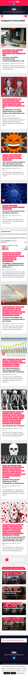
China (5, 572)
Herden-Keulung (6, 102)
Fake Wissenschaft (6, 53)
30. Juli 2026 (8, 580)
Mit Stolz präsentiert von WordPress (9, 663)
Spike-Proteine (18, 158)
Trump (5, 587)
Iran (8, 572)
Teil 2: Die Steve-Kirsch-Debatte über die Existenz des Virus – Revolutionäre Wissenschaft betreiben (13, 164)
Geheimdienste (5, 310)
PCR (10, 156)
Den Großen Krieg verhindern (10, 577)
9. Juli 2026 (7, 610)
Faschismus (18, 308)
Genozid (17, 100)
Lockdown (15, 416)
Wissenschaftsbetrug (15, 475)
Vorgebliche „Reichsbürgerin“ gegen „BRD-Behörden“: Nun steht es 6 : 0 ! (13, 265)
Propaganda (10, 104)
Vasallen (17, 587)
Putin (15, 104)
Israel (11, 572)
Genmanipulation (20, 415)
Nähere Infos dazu (20, 673)
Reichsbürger (15, 256)
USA (23, 105)
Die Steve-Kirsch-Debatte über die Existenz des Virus (13, 212)
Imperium (16, 310)
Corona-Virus (5, 154)
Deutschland (12, 618)
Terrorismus (12, 470)
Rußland (19, 104)
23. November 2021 (8, 428)
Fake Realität (15, 51)
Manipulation (5, 156)
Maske (13, 252)
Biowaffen (18, 411)
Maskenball (18, 252)
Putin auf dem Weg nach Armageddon (13, 623)
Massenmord (5, 418)
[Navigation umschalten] (26, 16)
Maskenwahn (5, 254)
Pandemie (13, 53)
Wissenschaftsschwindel (8, 261)
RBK (14, 9)
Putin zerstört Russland (12, 608)
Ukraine (11, 313)
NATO (20, 310)
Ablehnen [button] (13, 673)
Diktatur (4, 359)
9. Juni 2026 (8, 626)
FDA (12, 467)
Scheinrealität (19, 53)
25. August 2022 (8, 168)
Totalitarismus (18, 105)
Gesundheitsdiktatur (7, 252)
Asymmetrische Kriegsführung (9, 411)
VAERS (19, 472)
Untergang (16, 313)
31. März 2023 (7, 63)
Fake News (9, 51)
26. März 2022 (7, 323)
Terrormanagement (14, 362)
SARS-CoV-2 (5, 105)
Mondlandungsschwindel (15, 102)
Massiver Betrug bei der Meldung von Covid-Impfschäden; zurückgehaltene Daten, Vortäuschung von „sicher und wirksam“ (14, 483)
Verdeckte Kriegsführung (8, 259)
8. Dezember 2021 (8, 374)
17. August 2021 (8, 485)
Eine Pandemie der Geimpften (13, 426)
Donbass (4, 308)
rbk (15, 115)
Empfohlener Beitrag (18, 63)
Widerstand (16, 315)
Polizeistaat (11, 254)
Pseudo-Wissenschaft (16, 156)
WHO (24, 53)
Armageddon (6, 618)
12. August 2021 (8, 543)
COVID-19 (4, 51)
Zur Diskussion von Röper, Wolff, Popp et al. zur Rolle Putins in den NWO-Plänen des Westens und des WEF (13, 112)
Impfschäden (22, 359)
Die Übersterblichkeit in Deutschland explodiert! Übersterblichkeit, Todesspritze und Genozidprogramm (13, 370)
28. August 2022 (8, 115)
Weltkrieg (6, 589)
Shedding (12, 420)
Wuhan (4, 55)
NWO (22, 102)
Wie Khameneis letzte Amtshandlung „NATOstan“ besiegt (12, 593)
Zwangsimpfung (17, 423)
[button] (23, 16)
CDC (22, 411)
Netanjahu (16, 604)
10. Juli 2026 (8, 595)
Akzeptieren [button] (6, 673)
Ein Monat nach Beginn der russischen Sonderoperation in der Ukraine (13, 319)
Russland (19, 572)
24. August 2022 (8, 269)
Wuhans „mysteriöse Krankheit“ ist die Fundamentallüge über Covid (13, 59)
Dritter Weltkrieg (11, 308)
